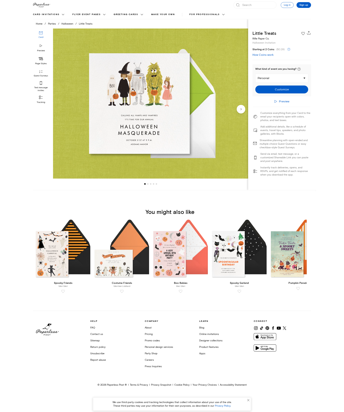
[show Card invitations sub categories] (63, 14)
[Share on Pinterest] (267, 328)
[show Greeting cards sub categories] (142, 14)
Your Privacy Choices (205, 384)
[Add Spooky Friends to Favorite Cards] (63, 291)
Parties (52, 23)
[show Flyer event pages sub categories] (104, 14)
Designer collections (211, 340)
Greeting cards (126, 14)
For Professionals (204, 14)
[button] (299, 69)
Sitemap (95, 340)
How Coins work (263, 55)
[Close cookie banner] (248, 400)
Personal (263, 78)
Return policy (98, 347)
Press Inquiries (153, 366)
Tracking (41, 102)
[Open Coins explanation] (288, 49)
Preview (41, 50)
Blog (201, 327)
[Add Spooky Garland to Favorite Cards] (239, 291)
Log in (287, 4)
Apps (202, 353)
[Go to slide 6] (156, 184)
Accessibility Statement (233, 384)
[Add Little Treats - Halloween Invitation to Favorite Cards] (303, 33)
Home (39, 23)
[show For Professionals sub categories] (223, 14)
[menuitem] (49, 14)
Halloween (67, 23)
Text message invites (41, 89)
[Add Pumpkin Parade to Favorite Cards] (298, 288)
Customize (282, 89)
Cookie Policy (182, 384)
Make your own (163, 14)
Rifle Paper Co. (260, 38)
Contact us (96, 334)
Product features (209, 347)
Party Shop (151, 353)
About (148, 327)
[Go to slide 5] (153, 184)
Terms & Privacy (139, 384)
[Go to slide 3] (148, 184)
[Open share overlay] (309, 33)
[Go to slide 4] (150, 184)
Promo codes (152, 340)
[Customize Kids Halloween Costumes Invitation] (150, 103)
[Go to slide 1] (145, 184)
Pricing (149, 334)
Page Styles (41, 63)
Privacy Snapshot (161, 384)
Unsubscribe (97, 353)
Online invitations (209, 334)
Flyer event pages (86, 14)
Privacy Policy (222, 405)
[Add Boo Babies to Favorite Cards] (180, 291)
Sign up (303, 5)
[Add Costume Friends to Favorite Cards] (122, 291)
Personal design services (159, 347)
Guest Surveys (41, 75)
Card (41, 37)
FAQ (92, 327)
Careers (149, 359)
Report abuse (98, 359)
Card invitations (46, 14)
